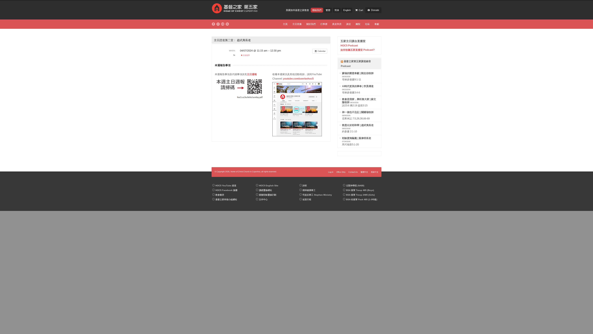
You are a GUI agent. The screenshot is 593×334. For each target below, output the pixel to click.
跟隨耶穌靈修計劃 (267, 195)
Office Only (340, 172)
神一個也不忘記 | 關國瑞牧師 (358, 112)
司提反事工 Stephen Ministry (317, 195)
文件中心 (263, 199)
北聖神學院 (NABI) (355, 185)
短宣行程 (307, 199)
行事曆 (323, 24)
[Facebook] (213, 24)
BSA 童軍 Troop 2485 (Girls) (360, 195)
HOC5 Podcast (349, 45)
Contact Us (353, 172)
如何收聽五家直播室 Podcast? (358, 50)
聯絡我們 (317, 10)
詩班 (305, 185)
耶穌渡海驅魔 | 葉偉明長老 (356, 138)
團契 (358, 24)
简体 (336, 10)
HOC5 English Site (268, 185)
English (347, 10)
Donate (375, 10)
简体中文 (374, 172)
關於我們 (311, 24)
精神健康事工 (309, 190)
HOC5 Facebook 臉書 (226, 190)
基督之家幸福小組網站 (226, 199)
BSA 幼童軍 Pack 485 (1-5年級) (361, 199)
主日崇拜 (246, 55)
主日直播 (297, 24)
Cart (361, 10)
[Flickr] (223, 24)
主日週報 (252, 74)
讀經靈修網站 (265, 190)
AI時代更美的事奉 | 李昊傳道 (358, 86)
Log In (330, 172)
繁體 (328, 10)
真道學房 (336, 24)
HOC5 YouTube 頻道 (225, 185)
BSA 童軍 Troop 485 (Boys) (360, 190)
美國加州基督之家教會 (298, 10)
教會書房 (219, 195)
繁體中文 (364, 172)
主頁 (285, 24)
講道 (348, 24)
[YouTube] (218, 24)
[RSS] (227, 24)
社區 (367, 24)
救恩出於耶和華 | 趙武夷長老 (358, 125)
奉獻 (376, 24)
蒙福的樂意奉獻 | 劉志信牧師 (358, 73)
